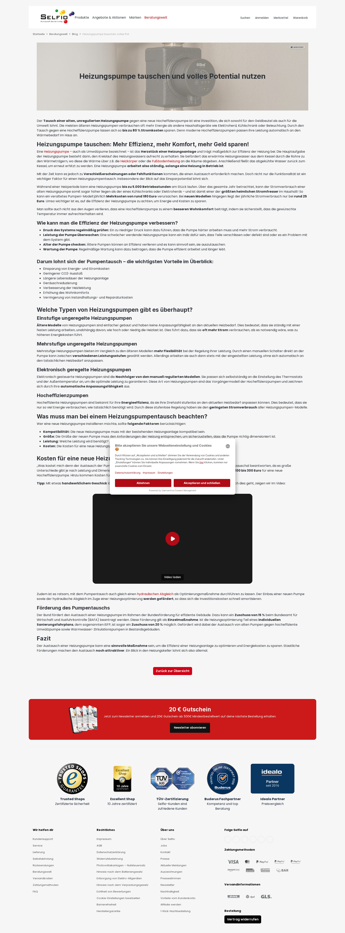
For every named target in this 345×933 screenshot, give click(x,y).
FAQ (35, 891)
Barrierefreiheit (106, 904)
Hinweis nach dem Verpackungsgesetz (122, 885)
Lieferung (39, 852)
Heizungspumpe (56, 151)
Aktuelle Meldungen (173, 865)
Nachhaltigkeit (170, 891)
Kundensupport (43, 839)
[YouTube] (236, 839)
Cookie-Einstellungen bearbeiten (118, 898)
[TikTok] (261, 839)
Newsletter (167, 885)
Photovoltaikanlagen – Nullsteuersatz (121, 865)
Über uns (167, 830)
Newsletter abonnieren (190, 728)
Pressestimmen (171, 878)
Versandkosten (43, 878)
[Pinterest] (269, 839)
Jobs (164, 845)
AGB (99, 845)
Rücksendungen (43, 865)
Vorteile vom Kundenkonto (178, 898)
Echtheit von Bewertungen (114, 891)
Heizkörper (129, 161)
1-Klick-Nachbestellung (175, 911)
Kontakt (165, 852)
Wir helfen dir (43, 830)
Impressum (104, 839)
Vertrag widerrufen (243, 919)
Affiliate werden (171, 904)
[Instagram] (244, 839)
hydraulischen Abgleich (155, 594)
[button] (172, 539)
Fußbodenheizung (166, 161)
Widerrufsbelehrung (110, 859)
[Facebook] (227, 839)
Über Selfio (168, 839)
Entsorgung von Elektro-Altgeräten (119, 878)
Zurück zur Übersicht (172, 671)
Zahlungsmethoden (45, 885)
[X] (253, 839)
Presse (165, 859)
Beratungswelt (42, 872)
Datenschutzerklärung (111, 852)
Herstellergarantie (108, 911)
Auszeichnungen (171, 872)
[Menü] (37, 18)
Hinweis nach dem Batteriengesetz (120, 872)
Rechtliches (106, 830)
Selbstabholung (43, 859)
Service (38, 845)
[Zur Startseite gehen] (58, 18)
